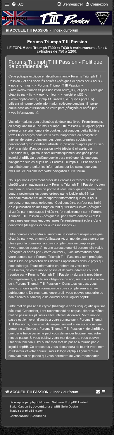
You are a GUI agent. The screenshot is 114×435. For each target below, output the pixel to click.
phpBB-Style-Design (64, 406)
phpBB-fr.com (34, 410)
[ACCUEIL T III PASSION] (57, 13)
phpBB (35, 402)
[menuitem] (17, 4)
